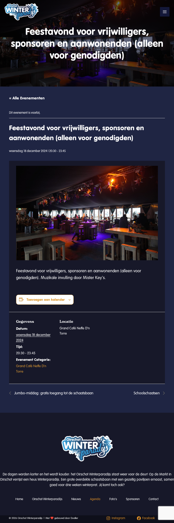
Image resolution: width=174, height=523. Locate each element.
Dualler (74, 518)
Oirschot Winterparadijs (47, 499)
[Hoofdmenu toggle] (164, 12)
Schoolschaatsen (147, 393)
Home (19, 499)
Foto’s (113, 499)
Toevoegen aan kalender (46, 299)
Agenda (95, 499)
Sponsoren (133, 499)
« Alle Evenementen (27, 98)
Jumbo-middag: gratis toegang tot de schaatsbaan (53, 393)
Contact (154, 499)
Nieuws (76, 499)
